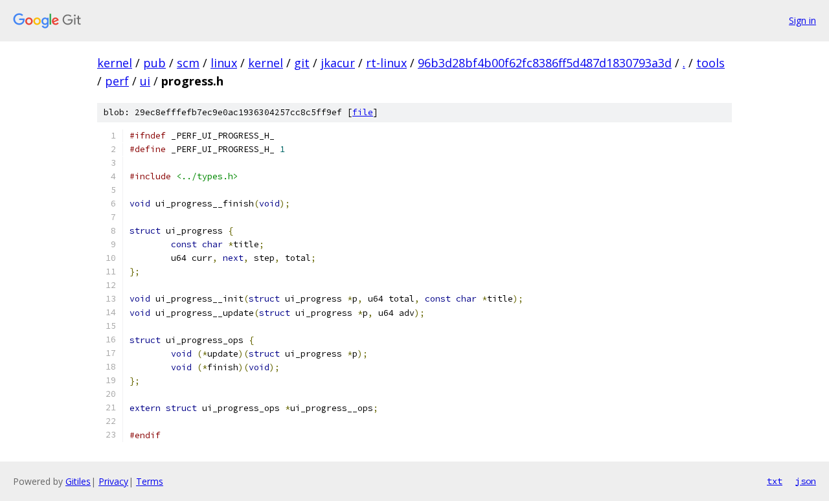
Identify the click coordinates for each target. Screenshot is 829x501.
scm (188, 63)
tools (710, 63)
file (362, 112)
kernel (114, 63)
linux (223, 63)
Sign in (802, 20)
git (302, 63)
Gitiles (78, 481)
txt (774, 481)
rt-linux (386, 63)
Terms (149, 481)
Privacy (113, 481)
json (805, 481)
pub (154, 63)
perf (117, 81)
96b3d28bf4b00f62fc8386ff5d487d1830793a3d (545, 63)
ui (145, 81)
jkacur (338, 63)
